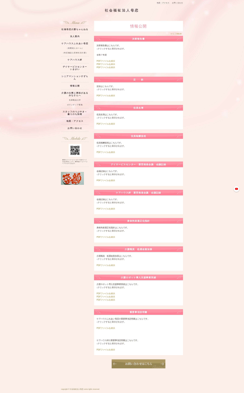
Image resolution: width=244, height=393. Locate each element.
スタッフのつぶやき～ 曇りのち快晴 (76, 113)
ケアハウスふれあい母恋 (75, 43)
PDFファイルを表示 (106, 61)
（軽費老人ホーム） (75, 48)
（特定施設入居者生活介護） (75, 53)
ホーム (172, 33)
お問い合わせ (177, 3)
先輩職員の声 (75, 100)
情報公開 (75, 86)
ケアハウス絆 (75, 60)
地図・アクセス (163, 3)
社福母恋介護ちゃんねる (75, 29)
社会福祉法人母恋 (122, 10)
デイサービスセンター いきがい (76, 68)
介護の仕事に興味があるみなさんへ (75, 94)
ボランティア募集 (75, 105)
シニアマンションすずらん (75, 77)
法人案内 (75, 36)
